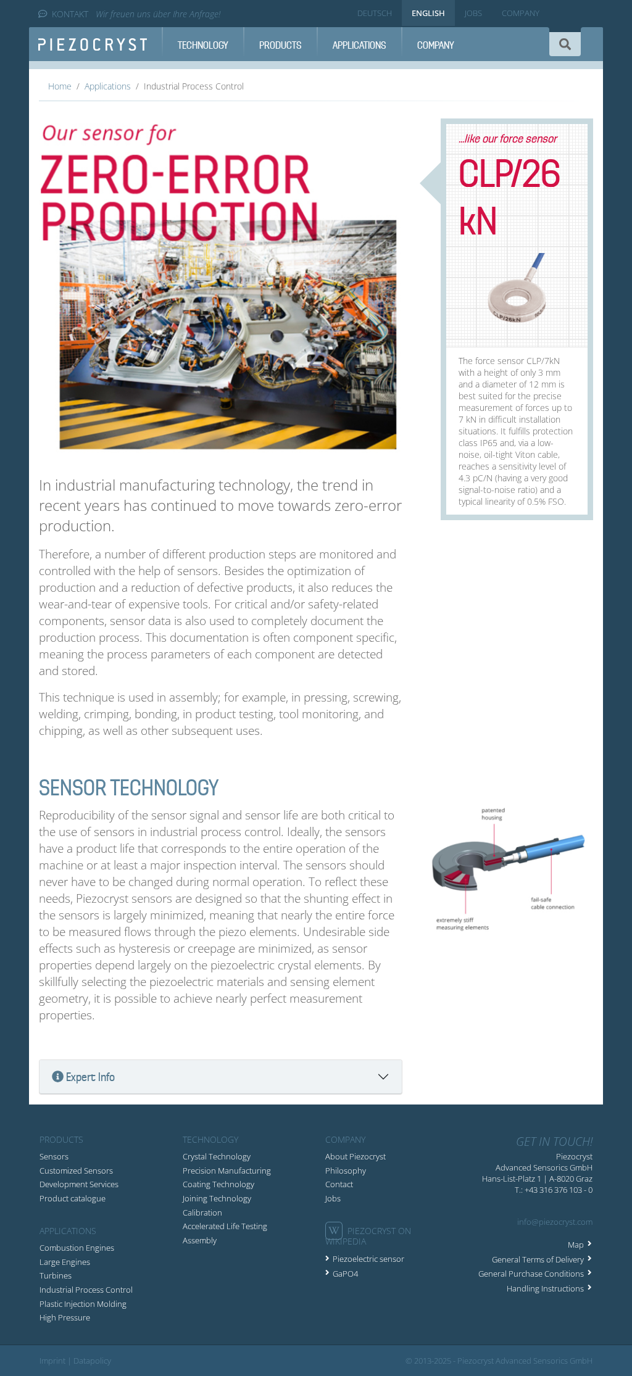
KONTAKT (70, 14)
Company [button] (435, 45)
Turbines (56, 1275)
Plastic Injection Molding (83, 1303)
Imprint (52, 1360)
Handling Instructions (545, 1288)
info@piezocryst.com (554, 1221)
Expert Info (90, 1077)
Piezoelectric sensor (368, 1258)
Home (60, 86)
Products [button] (280, 45)
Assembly (200, 1240)
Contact (339, 1184)
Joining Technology (217, 1198)
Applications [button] (359, 45)
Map (576, 1244)
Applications (108, 86)
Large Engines (65, 1261)
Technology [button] (203, 45)
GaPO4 (345, 1273)
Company (520, 13)
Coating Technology (218, 1184)
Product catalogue (73, 1198)
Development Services (79, 1184)
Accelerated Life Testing (225, 1226)
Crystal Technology (217, 1156)
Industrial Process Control (86, 1289)
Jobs (473, 13)
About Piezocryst (355, 1156)
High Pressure (65, 1317)
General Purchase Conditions (531, 1273)
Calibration (202, 1212)
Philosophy (345, 1170)
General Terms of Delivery (538, 1259)
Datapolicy (92, 1360)
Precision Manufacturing (227, 1170)
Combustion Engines (77, 1247)
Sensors (54, 1156)
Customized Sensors (76, 1170)
